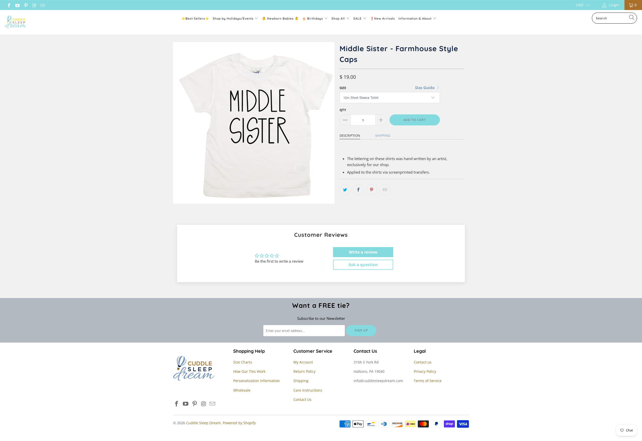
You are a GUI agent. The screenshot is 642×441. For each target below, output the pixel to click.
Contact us (423, 362)
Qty (343, 110)
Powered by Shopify (239, 422)
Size (343, 88)
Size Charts (242, 362)
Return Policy (304, 371)
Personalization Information (256, 380)
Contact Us (302, 399)
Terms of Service (428, 380)
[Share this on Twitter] (345, 189)
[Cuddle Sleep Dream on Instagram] (34, 5)
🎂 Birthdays (313, 18)
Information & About (415, 18)
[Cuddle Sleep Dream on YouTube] (17, 5)
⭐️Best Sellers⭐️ (195, 18)
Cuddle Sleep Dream (203, 422)
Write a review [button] (363, 252)
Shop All (338, 18)
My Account (303, 362)
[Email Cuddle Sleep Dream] (42, 5)
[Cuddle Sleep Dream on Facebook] (8, 5)
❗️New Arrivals (382, 18)
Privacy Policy (425, 371)
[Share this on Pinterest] (371, 189)
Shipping (382, 135)
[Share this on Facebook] (358, 189)
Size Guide (425, 87)
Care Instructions (307, 390)
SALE (358, 18)
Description (350, 135)
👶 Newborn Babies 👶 (280, 18)
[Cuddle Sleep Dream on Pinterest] (25, 5)
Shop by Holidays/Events (233, 18)
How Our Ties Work (249, 371)
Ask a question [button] (363, 264)
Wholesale (242, 390)
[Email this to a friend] (384, 189)
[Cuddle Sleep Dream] (15, 22)
